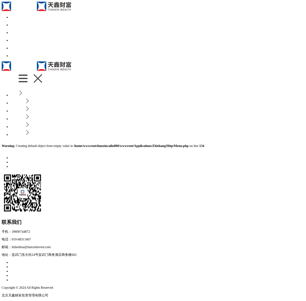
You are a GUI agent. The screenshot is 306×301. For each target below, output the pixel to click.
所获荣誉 (83, 262)
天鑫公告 (16, 162)
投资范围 (69, 262)
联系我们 (16, 280)
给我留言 (45, 280)
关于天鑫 (16, 262)
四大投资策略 (34, 271)
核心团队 (16, 267)
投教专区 (16, 166)
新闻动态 (16, 157)
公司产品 (16, 271)
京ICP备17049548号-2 (69, 287)
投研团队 (30, 267)
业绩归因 (59, 267)
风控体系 (45, 267)
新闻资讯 (16, 275)
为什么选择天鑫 (35, 262)
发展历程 (55, 262)
